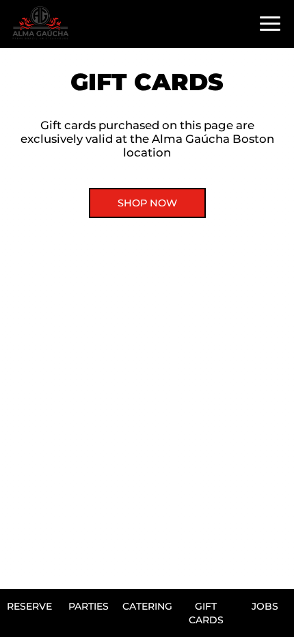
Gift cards (206, 613)
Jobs (265, 606)
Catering (147, 606)
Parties (88, 606)
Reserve (29, 606)
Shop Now (147, 203)
